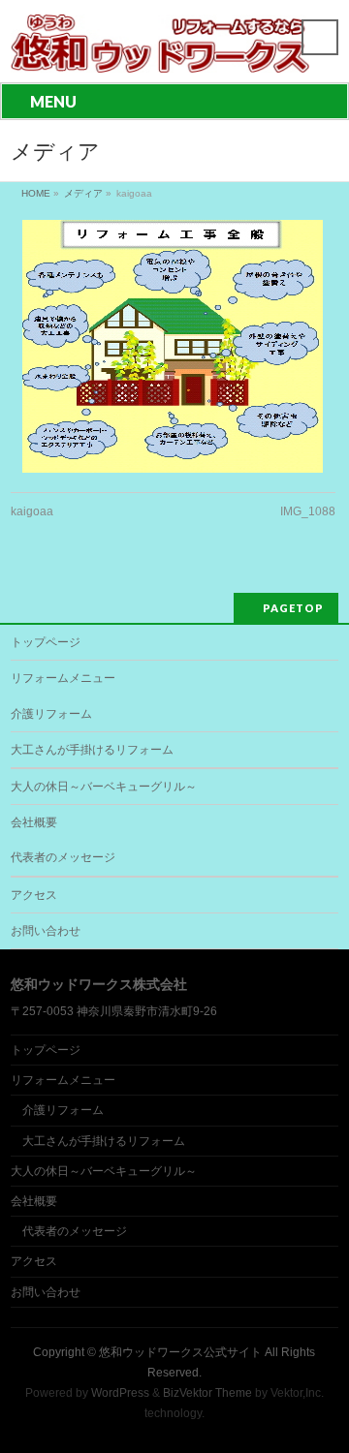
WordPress (120, 1393)
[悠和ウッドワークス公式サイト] (160, 51)
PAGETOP (293, 608)
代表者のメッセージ (63, 857)
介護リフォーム (51, 714)
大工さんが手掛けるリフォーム (92, 750)
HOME (35, 193)
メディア (83, 193)
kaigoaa (32, 511)
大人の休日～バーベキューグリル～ (104, 786)
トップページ (45, 642)
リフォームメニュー (63, 678)
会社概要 (34, 822)
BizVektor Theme (207, 1393)
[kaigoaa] (173, 346)
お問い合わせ (45, 931)
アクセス (34, 895)
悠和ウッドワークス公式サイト (180, 1352)
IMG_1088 (307, 511)
